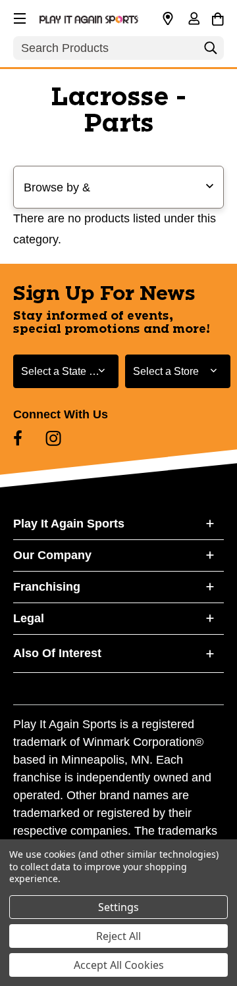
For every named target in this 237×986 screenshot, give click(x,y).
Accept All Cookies (119, 965)
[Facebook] (18, 438)
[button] (18, 16)
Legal (28, 618)
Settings (118, 907)
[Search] (210, 51)
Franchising (46, 586)
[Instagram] (53, 438)
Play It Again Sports (68, 523)
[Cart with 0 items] (217, 17)
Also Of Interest (57, 653)
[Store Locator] (168, 19)
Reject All (118, 936)
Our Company (52, 555)
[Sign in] (193, 20)
